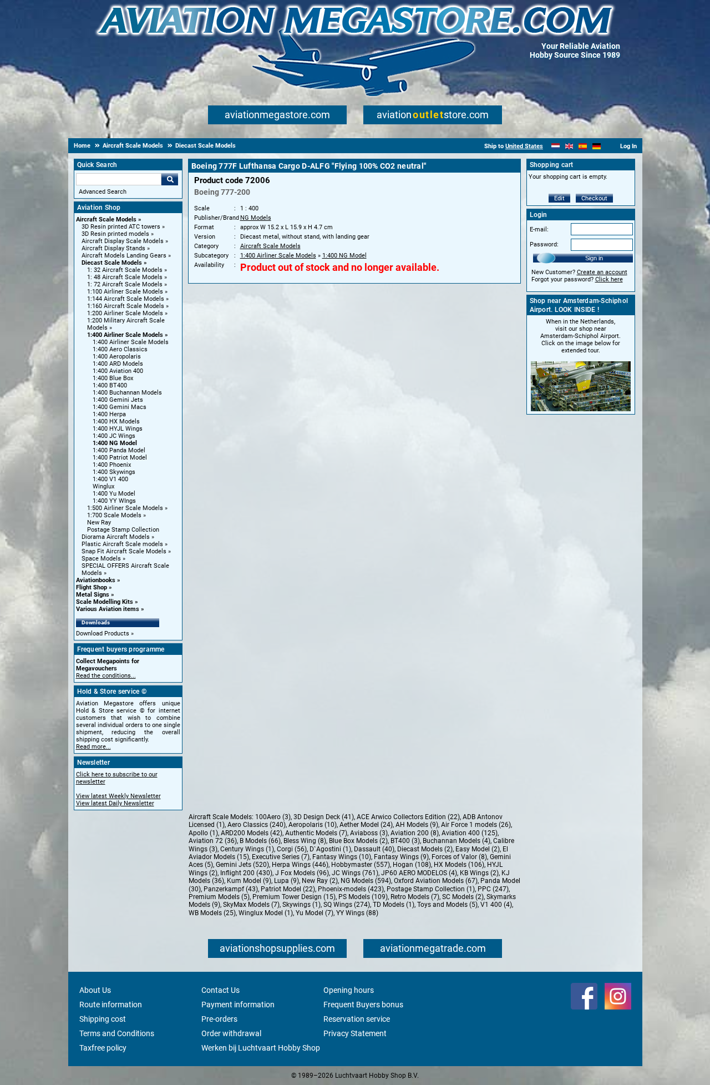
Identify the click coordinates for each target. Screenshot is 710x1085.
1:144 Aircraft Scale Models (125, 298)
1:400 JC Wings (114, 436)
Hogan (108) (412, 865)
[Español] (583, 146)
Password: (544, 244)
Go (169, 179)
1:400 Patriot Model (120, 457)
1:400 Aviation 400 (118, 371)
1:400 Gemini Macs (119, 407)
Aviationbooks (95, 580)
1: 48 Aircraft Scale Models (125, 277)
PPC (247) (493, 889)
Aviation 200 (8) (414, 833)
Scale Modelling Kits (104, 601)
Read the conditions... (106, 675)
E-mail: (539, 229)
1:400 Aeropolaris (117, 356)
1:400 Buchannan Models (127, 392)
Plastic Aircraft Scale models (122, 544)
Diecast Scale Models (112, 262)
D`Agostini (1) (330, 849)
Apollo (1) (203, 833)
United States (524, 146)
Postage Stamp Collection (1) (431, 889)
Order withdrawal (231, 1033)
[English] (569, 146)
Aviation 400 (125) (470, 833)
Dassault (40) (374, 849)
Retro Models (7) (414, 897)
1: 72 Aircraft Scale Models (125, 284)
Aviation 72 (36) (213, 841)
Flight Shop (91, 587)
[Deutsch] (596, 146)
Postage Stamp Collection (123, 529)
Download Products (102, 633)
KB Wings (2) (479, 873)
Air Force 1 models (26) (476, 825)
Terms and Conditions (116, 1033)
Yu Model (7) (314, 913)
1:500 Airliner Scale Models (125, 508)
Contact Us (220, 990)
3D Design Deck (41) (323, 817)
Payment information (238, 1004)
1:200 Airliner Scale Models (125, 313)
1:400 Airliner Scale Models (125, 335)
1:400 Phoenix (112, 464)
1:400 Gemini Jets (118, 399)
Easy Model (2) (477, 849)
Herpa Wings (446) (300, 865)
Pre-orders (219, 1019)
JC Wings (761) (355, 873)
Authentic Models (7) (316, 833)
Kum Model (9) (249, 881)
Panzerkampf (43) (231, 889)
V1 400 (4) (496, 905)
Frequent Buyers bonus (363, 1004)
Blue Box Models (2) (358, 841)
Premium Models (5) (219, 897)
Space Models (101, 558)
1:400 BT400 (110, 385)
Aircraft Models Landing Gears (124, 255)
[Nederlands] (555, 146)
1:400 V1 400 (110, 479)
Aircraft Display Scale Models (123, 241)
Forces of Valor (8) (459, 857)
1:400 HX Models (116, 421)
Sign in (594, 258)
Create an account (602, 272)
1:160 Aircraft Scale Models (125, 306)
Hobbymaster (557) (360, 865)
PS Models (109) (363, 897)
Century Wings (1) (247, 849)
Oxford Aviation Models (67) (436, 881)
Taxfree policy (102, 1047)
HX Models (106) (459, 865)
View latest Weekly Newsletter (118, 796)
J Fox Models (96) (302, 873)
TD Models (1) (393, 905)
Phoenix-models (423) (351, 889)
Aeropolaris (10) (312, 825)
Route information (110, 1004)
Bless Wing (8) (304, 841)
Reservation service (356, 1019)
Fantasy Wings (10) (341, 857)
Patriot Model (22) (288, 889)
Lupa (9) (286, 881)
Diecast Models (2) (425, 849)
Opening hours (348, 990)
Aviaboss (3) (369, 833)
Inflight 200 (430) (246, 873)
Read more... (93, 746)
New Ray (99, 522)
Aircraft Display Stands (113, 248)
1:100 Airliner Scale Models (125, 291)
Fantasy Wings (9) (401, 857)
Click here (609, 279)
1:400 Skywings (114, 472)
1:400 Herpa (109, 414)
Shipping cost (102, 1019)
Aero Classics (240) (256, 825)
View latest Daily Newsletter (115, 803)
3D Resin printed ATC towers (121, 226)
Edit (559, 198)
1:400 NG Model (115, 443)
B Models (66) (260, 841)
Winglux (103, 486)
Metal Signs (92, 594)
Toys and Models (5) (447, 905)
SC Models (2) (463, 897)
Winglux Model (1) (266, 913)
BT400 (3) (405, 841)
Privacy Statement (355, 1033)
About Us (95, 990)
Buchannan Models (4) (456, 841)
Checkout (594, 198)
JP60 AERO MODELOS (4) (419, 873)
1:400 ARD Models (118, 363)
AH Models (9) (416, 825)
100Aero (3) (273, 817)
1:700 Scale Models (114, 515)
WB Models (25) (212, 913)
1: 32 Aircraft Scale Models (125, 270)
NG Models (255, 217)
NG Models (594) (366, 881)
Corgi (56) (292, 849)
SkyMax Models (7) (251, 905)
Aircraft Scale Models (106, 219)
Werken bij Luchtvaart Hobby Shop (260, 1047)
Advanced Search (102, 191)
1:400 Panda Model (119, 450)
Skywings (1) (301, 905)
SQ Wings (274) (346, 905)
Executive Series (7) (281, 857)
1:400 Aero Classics (120, 349)
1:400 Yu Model (114, 493)
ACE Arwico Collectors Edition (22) (408, 817)
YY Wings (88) (357, 913)
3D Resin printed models (115, 234)
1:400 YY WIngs (114, 500)
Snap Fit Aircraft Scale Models (124, 551)
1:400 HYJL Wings (118, 428)
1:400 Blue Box (113, 378)
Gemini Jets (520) (242, 865)
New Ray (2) (320, 881)
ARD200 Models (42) (251, 833)
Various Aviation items (107, 609)
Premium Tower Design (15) (294, 897)
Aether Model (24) (366, 825)
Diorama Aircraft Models (116, 537)
